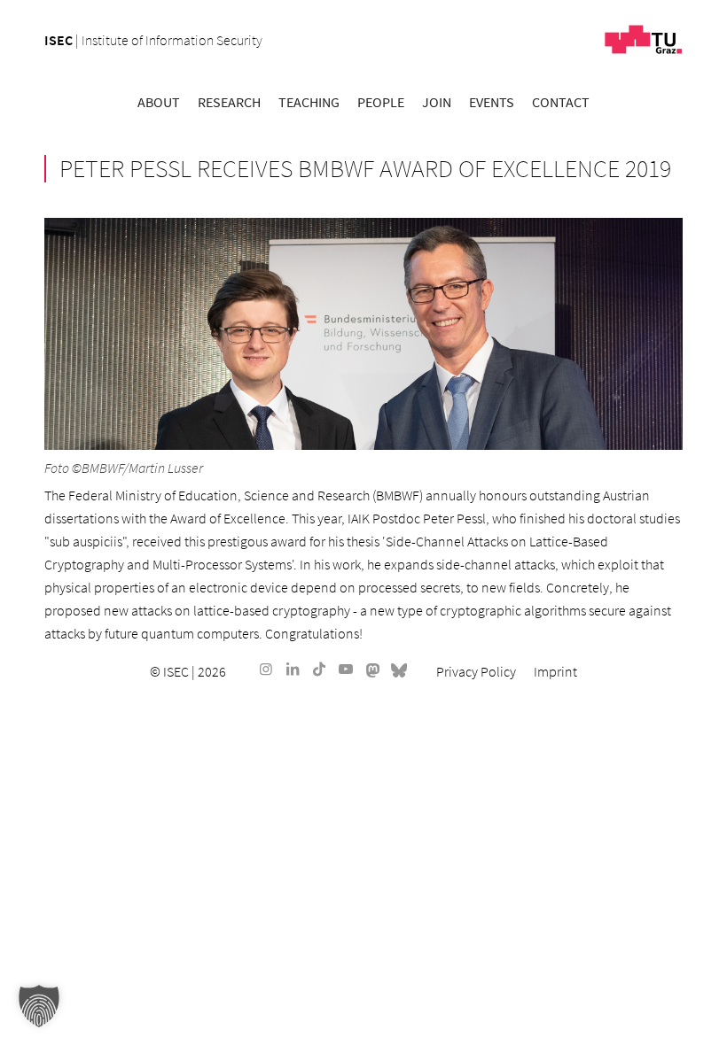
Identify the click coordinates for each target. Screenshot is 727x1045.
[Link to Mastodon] (372, 668)
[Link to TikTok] (319, 668)
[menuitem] (159, 102)
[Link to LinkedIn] (292, 668)
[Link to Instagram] (266, 668)
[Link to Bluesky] (399, 668)
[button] (39, 1006)
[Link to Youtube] (345, 668)
